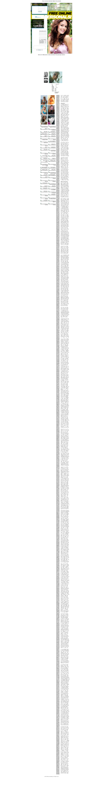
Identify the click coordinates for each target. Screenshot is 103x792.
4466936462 (57, 301)
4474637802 (57, 520)
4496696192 (57, 107)
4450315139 (57, 140)
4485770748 (57, 191)
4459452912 (57, 706)
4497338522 (57, 316)
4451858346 (57, 345)
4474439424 (57, 506)
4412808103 (57, 268)
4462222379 (57, 267)
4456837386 (57, 180)
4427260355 (57, 362)
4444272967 (57, 686)
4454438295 (57, 111)
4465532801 (57, 577)
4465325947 (57, 691)
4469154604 (57, 201)
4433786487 (57, 119)
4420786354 (57, 314)
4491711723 (57, 469)
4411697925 (57, 152)
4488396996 (57, 363)
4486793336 (57, 499)
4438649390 (57, 155)
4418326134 (57, 526)
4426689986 (57, 361)
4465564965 (57, 608)
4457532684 (57, 552)
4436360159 (57, 114)
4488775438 (57, 619)
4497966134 (57, 369)
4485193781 (57, 144)
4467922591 (57, 269)
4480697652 (57, 291)
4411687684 (57, 150)
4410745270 (57, 310)
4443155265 (57, 274)
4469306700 (57, 625)
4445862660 (57, 299)
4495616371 (57, 168)
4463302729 (57, 729)
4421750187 (57, 715)
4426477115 (57, 344)
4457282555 (57, 246)
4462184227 (57, 202)
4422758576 (57, 281)
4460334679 (57, 723)
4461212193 (57, 702)
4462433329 (57, 130)
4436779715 (57, 248)
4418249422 (57, 528)
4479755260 (57, 365)
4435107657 (57, 708)
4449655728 (57, 104)
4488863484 (57, 100)
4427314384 (57, 214)
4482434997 (57, 313)
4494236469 (57, 610)
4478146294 (57, 585)
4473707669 (57, 233)
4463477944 (57, 158)
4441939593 (57, 162)
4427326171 (57, 372)
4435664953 (57, 523)
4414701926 (57, 521)
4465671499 (57, 475)
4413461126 (57, 159)
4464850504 (57, 222)
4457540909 (57, 558)
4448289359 (57, 485)
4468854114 (57, 762)
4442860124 (57, 106)
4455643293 (57, 157)
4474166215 (57, 771)
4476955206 (57, 315)
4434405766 (57, 208)
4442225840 (57, 352)
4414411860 (57, 484)
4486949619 (57, 240)
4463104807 (57, 758)
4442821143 (57, 755)
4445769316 (57, 374)
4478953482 (57, 109)
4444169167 (57, 766)
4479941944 (57, 378)
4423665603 (57, 127)
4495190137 (57, 564)
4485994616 (57, 559)
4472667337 (57, 441)
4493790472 (57, 479)
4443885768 (57, 655)
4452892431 (57, 553)
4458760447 (57, 312)
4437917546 (57, 508)
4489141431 (57, 172)
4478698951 (57, 607)
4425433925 (57, 271)
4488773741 (57, 533)
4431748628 (57, 328)
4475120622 (57, 594)
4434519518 (57, 174)
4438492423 (57, 765)
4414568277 (57, 451)
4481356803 (57, 410)
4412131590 (57, 612)
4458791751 (57, 262)
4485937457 (57, 493)
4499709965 (57, 750)
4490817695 (57, 444)
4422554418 (57, 632)
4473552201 (57, 126)
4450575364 (57, 658)
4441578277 (57, 258)
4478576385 (57, 671)
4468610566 (57, 108)
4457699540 (57, 124)
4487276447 (57, 272)
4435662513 (57, 727)
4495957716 (57, 717)
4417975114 (57, 129)
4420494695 (57, 396)
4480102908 (57, 338)
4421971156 (57, 529)
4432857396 (57, 217)
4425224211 (57, 445)
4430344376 (57, 471)
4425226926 (57, 261)
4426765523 (57, 502)
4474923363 (57, 277)
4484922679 (57, 409)
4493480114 (57, 770)
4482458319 (57, 413)
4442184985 (57, 346)
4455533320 (57, 403)
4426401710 (57, 497)
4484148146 (57, 245)
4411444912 (57, 151)
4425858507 (57, 741)
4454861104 (57, 707)
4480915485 (57, 402)
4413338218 (57, 223)
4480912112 (57, 657)
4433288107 (57, 711)
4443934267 (57, 179)
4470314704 (57, 511)
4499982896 (57, 243)
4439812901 (57, 206)
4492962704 (57, 110)
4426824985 (57, 661)
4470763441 (57, 147)
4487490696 (57, 431)
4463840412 (57, 545)
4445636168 (57, 414)
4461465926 (57, 394)
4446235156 (57, 325)
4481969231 (57, 664)
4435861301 (57, 224)
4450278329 (57, 99)
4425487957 (57, 392)
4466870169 (57, 164)
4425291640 (57, 401)
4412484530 (57, 288)
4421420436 (57, 544)
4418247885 (57, 629)
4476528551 (57, 696)
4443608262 (57, 719)
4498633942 (57, 323)
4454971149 (57, 546)
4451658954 (57, 348)
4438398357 (57, 604)
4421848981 (57, 229)
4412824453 (57, 636)
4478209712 (57, 494)
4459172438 (57, 450)
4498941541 (57, 747)
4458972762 (57, 519)
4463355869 (57, 327)
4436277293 (57, 185)
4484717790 (57, 317)
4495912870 (57, 430)
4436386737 (57, 532)
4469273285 (57, 737)
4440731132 (57, 254)
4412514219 (57, 417)
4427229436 (57, 463)
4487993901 (57, 297)
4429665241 (57, 232)
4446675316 (57, 680)
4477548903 (57, 183)
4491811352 (57, 745)
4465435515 (57, 688)
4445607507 (57, 735)
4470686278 (57, 415)
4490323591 (57, 181)
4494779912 (57, 492)
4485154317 (57, 242)
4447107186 (57, 669)
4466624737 (57, 187)
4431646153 (57, 295)
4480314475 (57, 210)
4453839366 (57, 154)
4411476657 (57, 102)
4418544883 (57, 188)
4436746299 (57, 472)
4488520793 (57, 586)
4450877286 (57, 716)
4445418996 (57, 722)
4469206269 (57, 603)
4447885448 (57, 330)
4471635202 (57, 548)
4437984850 (57, 584)
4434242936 (57, 644)
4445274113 (57, 621)
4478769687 (57, 637)
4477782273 (57, 309)
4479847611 (57, 405)
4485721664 (57, 501)
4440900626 (57, 567)
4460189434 (57, 535)
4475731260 (57, 207)
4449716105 (57, 350)
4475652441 (57, 137)
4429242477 (57, 331)
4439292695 (57, 121)
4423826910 (57, 339)
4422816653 (57, 285)
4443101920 (57, 739)
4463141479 (57, 763)
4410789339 (57, 290)
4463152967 (57, 580)
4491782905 (57, 411)
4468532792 (57, 209)
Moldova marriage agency (64, 181)
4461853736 (57, 446)
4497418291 (57, 665)
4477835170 (57, 420)
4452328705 (57, 256)
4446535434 (57, 760)
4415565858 (57, 651)
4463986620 (57, 500)
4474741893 (57, 678)
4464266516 (57, 320)
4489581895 (57, 440)
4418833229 (57, 407)
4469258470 (57, 421)
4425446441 (57, 732)
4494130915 (57, 381)
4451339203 (57, 428)
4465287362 (57, 340)
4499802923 (57, 557)
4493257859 (57, 166)
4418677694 (57, 298)
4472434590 (57, 693)
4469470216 (57, 427)
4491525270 (57, 237)
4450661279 (57, 382)
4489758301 (57, 406)
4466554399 (57, 536)
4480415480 (57, 192)
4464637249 (57, 367)
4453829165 (57, 118)
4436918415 (57, 596)
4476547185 (57, 474)
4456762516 (57, 689)
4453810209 (57, 351)
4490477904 (57, 705)
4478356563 (57, 495)
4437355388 (57, 347)
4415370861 (57, 573)
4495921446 (57, 684)
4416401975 (57, 199)
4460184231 (57, 547)
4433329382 (57, 357)
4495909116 (57, 398)
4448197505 (57, 694)
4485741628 (57, 646)
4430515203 (57, 480)
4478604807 (57, 273)
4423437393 (57, 368)
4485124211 (57, 685)
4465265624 (57, 353)
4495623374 (57, 673)
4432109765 (57, 287)
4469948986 (57, 292)
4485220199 (57, 638)
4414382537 (57, 138)
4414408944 (57, 617)
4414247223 (57, 660)
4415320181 (57, 563)
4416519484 (57, 293)
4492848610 (57, 588)
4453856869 (57, 743)
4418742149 (57, 336)
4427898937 (57, 307)
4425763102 (57, 461)
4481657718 (57, 609)
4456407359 (57, 342)
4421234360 (57, 666)
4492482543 (57, 589)
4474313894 (57, 504)
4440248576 (57, 720)
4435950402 (57, 515)
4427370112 (57, 622)
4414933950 (57, 170)
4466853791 (57, 659)
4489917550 (57, 236)
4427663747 (57, 734)
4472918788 (57, 560)
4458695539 (57, 539)
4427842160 (57, 640)
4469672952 (57, 514)
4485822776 (57, 454)
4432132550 (57, 186)
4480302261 (57, 145)
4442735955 (57, 302)
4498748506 (57, 543)
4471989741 (57, 321)
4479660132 (57, 249)
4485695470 (57, 581)
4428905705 (57, 337)
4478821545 (57, 235)
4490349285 (57, 465)
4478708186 (57, 390)
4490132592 (57, 308)
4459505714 (57, 418)
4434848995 (57, 178)
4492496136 (57, 305)
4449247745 (57, 483)
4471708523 (57, 643)
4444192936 (57, 356)
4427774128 (57, 194)
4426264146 (57, 251)
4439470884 (57, 641)
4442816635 (57, 709)
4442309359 (57, 359)
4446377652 (57, 380)
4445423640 (57, 476)
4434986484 (57, 466)
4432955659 (57, 423)
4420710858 (57, 449)
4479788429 (57, 422)
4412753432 (57, 606)
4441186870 (57, 744)
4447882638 (57, 375)
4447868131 (57, 259)
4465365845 (57, 773)
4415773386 (57, 393)
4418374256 (57, 197)
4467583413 (57, 555)
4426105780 (57, 627)
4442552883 (57, 326)
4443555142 (57, 448)
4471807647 (57, 628)
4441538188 (57, 303)
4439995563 (57, 726)
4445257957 (57, 241)
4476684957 (57, 133)
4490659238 (57, 713)
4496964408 (57, 561)
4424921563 (57, 160)
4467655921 (57, 247)
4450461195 (57, 324)
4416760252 (57, 464)
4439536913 (57, 540)
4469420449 (57, 175)
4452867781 (57, 387)
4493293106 (57, 738)
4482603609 (57, 639)
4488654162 (57, 438)
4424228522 (57, 599)
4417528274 (57, 522)
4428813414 (57, 424)
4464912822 (57, 692)
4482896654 (57, 682)
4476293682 (57, 289)
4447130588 (57, 122)
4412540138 (57, 216)
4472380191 (57, 538)
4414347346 (57, 284)
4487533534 (57, 482)
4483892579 (57, 653)
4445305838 (57, 456)
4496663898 (57, 517)
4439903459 (57, 404)
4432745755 (57, 768)
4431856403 (57, 704)
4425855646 (57, 296)
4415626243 (57, 193)
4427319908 (57, 551)
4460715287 (57, 756)
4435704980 (57, 184)
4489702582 (57, 751)
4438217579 (57, 633)
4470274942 (57, 695)
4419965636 (57, 710)
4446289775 (57, 618)
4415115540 (57, 400)
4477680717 (57, 478)
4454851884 (57, 634)
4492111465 (57, 212)
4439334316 (57, 600)
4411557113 (57, 470)
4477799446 (57, 488)
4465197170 (57, 333)
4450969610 (57, 169)
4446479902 (57, 218)
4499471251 (57, 587)
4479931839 (57, 95)
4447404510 (57, 443)
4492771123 (57, 572)
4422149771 (57, 473)
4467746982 (57, 615)
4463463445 (57, 391)
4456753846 (57, 670)
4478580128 (57, 257)
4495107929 (57, 215)
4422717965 (57, 496)
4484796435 (57, 373)
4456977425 (57, 457)
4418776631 (57, 306)
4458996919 (57, 549)
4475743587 (57, 481)
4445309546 (57, 360)
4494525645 (57, 663)
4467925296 (57, 103)
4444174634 (57, 153)
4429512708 (57, 132)
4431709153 (57, 131)
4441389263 (57, 239)
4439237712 (57, 238)
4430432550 (57, 698)
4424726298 (57, 148)
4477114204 (57, 662)
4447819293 (57, 598)
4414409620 (57, 565)
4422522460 (57, 537)
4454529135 (57, 652)
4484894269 (57, 578)
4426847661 (57, 613)
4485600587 (57, 740)
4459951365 (57, 280)
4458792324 (57, 687)
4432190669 (57, 527)
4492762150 (57, 211)
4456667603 (57, 286)
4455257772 (57, 189)
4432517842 (57, 112)
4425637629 (57, 227)
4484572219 (57, 467)
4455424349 (57, 460)
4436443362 (57, 531)
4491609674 (57, 195)
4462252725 (57, 385)
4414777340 (57, 690)
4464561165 (57, 204)
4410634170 (57, 105)
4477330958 (57, 198)
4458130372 (57, 505)
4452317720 (57, 135)
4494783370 (57, 335)
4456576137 (57, 455)
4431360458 (57, 397)
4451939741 (57, 630)
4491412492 (57, 355)
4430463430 (57, 562)
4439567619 (57, 574)
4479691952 (57, 370)
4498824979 (57, 97)
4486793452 (57, 754)
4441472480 (57, 176)
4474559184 (57, 654)
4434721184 (57, 676)
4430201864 (57, 635)
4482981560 (57, 128)
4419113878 (57, 141)
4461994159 (57, 672)
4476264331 (57, 458)
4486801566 (57, 513)
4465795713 (57, 571)
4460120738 (57, 220)
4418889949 (57, 611)
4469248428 (57, 190)
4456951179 (57, 489)
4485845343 (57, 439)
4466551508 (57, 503)
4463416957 (57, 712)
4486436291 (57, 442)
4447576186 (57, 453)
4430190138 (57, 647)
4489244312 (57, 602)
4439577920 (57, 136)
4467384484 (57, 568)
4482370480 (57, 294)
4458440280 (57, 701)
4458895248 (57, 623)
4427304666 (57, 583)
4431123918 (57, 730)
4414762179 (57, 177)
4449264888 (57, 319)
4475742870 (57, 468)
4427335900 (57, 616)
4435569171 (57, 700)
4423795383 (57, 477)
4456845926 (57, 650)
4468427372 (57, 182)
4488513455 (57, 769)
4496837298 (57, 725)
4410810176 (57, 384)
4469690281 (57, 668)
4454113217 (57, 721)
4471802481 (57, 318)
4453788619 (57, 399)
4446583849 (57, 123)
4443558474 (57, 759)
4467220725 (57, 679)
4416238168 (57, 334)
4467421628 (57, 264)
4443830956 (57, 252)
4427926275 (57, 205)
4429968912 (57, 377)
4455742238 (57, 263)
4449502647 (57, 101)
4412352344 (57, 276)
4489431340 (57, 125)
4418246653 (57, 386)
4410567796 (57, 764)
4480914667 (57, 642)
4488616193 (57, 231)
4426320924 (57, 149)
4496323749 (57, 228)
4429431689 (57, 631)
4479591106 (57, 752)
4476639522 (57, 582)
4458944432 (57, 283)
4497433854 (57, 278)
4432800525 (57, 736)
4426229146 (57, 569)
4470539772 (57, 265)
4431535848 (57, 742)
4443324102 (57, 518)
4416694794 (57, 434)
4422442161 (57, 98)
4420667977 (57, 425)
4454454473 (57, 416)
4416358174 (57, 626)
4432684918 (57, 556)
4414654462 (57, 260)
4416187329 (57, 213)
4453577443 (57, 575)
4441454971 (57, 486)
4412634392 (57, 116)
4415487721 (57, 134)
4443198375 (57, 590)
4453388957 (57, 554)
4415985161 (57, 173)
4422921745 (57, 376)
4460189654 (57, 371)
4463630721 (57, 490)
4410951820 (57, 697)
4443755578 (57, 714)
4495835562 (57, 534)
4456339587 (57, 419)
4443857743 (57, 113)
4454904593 (57, 593)
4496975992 (57, 143)
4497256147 (57, 597)
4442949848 (57, 332)
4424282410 (57, 139)
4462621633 (57, 524)
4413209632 (57, 322)
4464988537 (57, 576)
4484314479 (57, 748)
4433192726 (57, 366)
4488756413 (57, 234)
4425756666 (57, 161)
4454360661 (57, 767)
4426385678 (57, 156)
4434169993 (57, 675)
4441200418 (57, 253)
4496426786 (57, 435)
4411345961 (57, 389)
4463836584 (57, 255)
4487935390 (57, 432)
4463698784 (57, 614)
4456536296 (57, 510)
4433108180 (57, 677)
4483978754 (57, 579)
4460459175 (57, 311)
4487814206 (57, 266)
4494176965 (57, 219)
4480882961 (57, 447)
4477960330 (57, 244)
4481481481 (57, 429)
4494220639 (57, 115)
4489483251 (57, 592)
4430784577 (57, 426)
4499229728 (57, 525)
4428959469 (57, 761)
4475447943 (57, 733)
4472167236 (57, 282)
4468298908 (57, 530)
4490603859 (57, 436)
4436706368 (57, 731)
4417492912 (57, 120)
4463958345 (57, 341)
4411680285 (57, 509)
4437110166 (57, 498)
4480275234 (57, 667)
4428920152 (57, 749)
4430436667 (57, 388)
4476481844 (57, 230)
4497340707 (57, 648)
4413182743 (57, 507)
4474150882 (57, 605)
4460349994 (57, 542)
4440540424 (57, 343)
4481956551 (57, 349)
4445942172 (57, 364)
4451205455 (57, 395)
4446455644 (57, 452)
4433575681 (57, 718)
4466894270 (57, 550)
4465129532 (57, 746)
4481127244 (57, 165)
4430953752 (57, 601)
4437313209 (57, 656)
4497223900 (57, 459)
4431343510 (57, 772)
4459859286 (57, 96)
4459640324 (57, 226)
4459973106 (57, 681)
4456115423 (57, 163)
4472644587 (57, 683)
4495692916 (57, 270)
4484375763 (57, 203)
